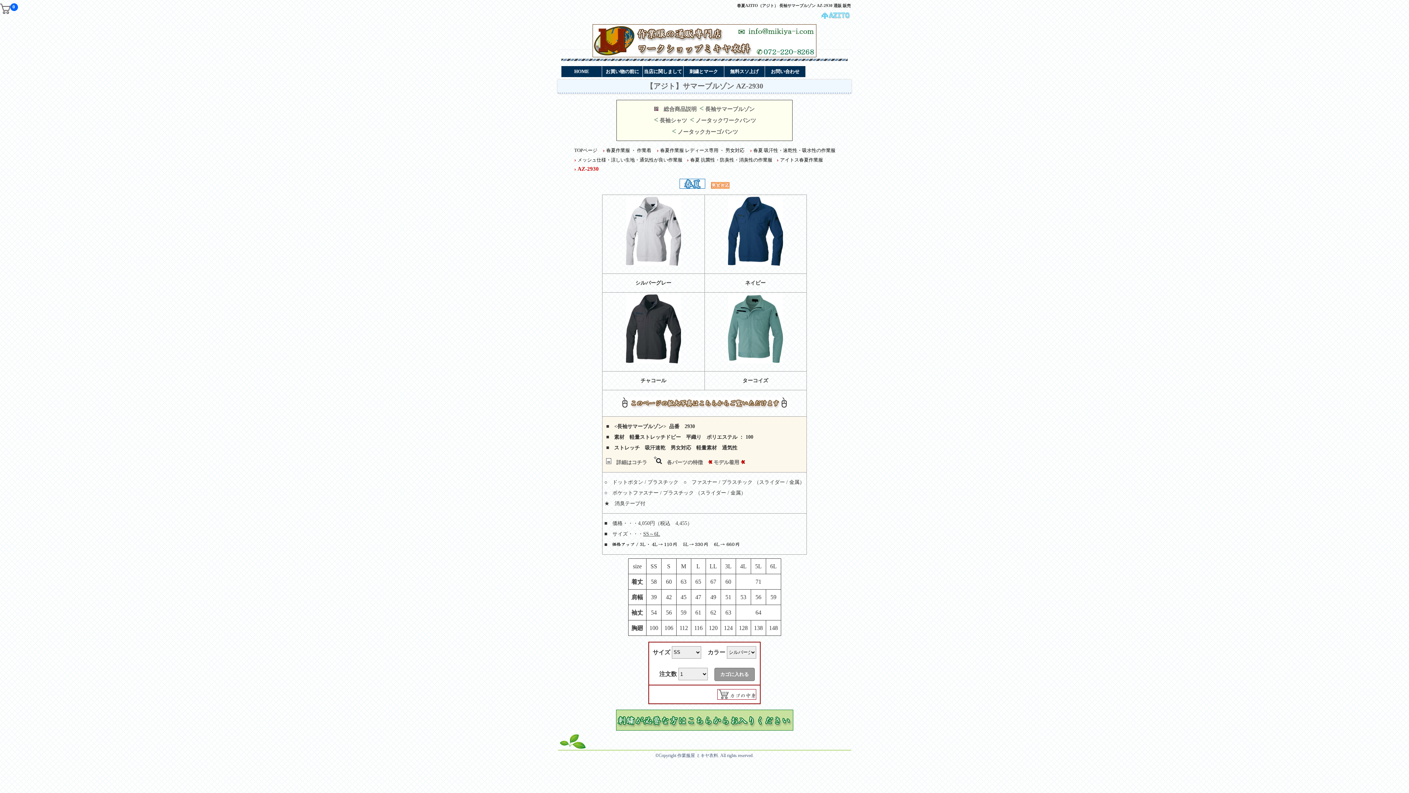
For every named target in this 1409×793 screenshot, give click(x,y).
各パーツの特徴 (685, 462)
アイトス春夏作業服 (801, 160)
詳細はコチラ (631, 462)
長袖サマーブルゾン (730, 109)
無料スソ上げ (744, 71)
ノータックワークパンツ (726, 120)
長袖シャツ (673, 120)
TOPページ (585, 150)
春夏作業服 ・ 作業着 (628, 150)
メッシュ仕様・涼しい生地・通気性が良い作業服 (630, 160)
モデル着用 (726, 462)
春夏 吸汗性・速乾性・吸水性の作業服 (794, 150)
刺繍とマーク (703, 71)
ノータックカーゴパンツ (708, 132)
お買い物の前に (622, 71)
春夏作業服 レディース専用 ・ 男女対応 (702, 150)
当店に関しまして (663, 71)
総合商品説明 (680, 109)
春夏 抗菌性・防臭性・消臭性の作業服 (731, 160)
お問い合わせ (785, 71)
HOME (581, 71)
